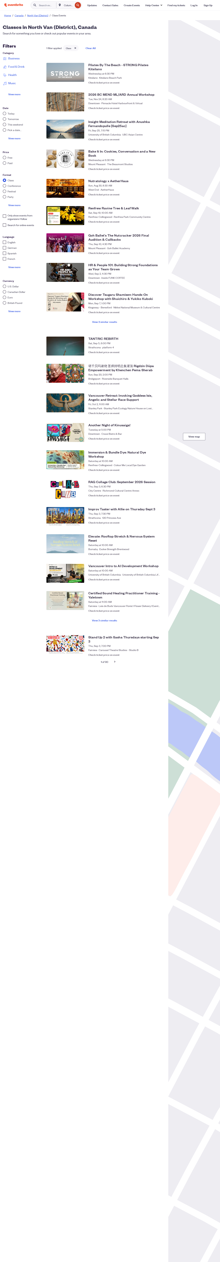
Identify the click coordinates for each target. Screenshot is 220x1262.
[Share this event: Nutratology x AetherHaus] (152, 194)
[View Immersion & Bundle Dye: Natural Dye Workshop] (65, 459)
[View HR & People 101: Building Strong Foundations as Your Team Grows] (65, 272)
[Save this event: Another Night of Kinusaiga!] (159, 438)
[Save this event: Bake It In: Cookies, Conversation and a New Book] (159, 167)
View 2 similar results (104, 322)
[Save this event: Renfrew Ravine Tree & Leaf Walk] (159, 221)
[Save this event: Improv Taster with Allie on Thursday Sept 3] (159, 522)
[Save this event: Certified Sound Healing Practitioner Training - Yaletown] (159, 609)
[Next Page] (114, 661)
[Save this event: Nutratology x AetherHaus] (159, 194)
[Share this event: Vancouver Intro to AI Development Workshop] (152, 579)
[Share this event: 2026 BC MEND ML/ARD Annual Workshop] (152, 108)
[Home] (13, 5)
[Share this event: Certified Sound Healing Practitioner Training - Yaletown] (152, 609)
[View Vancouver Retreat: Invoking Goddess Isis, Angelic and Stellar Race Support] (65, 402)
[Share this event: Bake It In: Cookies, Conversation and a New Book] (152, 167)
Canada (19, 15)
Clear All (91, 48)
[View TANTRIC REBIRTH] (65, 346)
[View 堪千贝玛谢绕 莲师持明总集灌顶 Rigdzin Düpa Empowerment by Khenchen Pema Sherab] (65, 373)
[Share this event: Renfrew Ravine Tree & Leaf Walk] (152, 221)
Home (7, 15)
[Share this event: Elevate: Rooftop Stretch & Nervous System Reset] (152, 552)
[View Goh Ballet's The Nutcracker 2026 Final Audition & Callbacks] (65, 242)
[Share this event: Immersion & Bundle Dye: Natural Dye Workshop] (152, 468)
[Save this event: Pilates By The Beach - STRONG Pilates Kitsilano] (159, 80)
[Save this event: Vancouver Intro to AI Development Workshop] (159, 579)
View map (194, 436)
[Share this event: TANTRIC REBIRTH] (152, 352)
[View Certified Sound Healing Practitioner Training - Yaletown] (65, 600)
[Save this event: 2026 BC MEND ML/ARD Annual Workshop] (159, 108)
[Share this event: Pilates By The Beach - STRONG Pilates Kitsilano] (152, 80)
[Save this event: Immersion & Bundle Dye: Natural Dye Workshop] (159, 468)
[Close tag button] (75, 48)
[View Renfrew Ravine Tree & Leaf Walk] (65, 215)
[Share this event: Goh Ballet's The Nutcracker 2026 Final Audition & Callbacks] (152, 251)
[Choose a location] (60, 5)
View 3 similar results (104, 620)
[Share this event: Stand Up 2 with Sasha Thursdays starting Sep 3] (152, 653)
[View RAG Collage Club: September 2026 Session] (65, 489)
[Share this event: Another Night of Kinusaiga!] (152, 438)
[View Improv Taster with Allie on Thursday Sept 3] (65, 516)
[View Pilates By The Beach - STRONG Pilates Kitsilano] (65, 72)
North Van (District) (37, 15)
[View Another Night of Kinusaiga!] (65, 432)
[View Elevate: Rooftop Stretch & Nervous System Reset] (65, 543)
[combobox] (68, 5)
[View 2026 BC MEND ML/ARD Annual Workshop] (65, 101)
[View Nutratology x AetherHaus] (65, 188)
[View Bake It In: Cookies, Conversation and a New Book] (65, 158)
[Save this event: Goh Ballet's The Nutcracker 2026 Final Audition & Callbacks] (159, 251)
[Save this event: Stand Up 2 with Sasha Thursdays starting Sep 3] (159, 653)
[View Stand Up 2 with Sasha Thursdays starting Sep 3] (65, 644)
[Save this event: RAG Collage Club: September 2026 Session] (159, 495)
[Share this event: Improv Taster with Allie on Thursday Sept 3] (152, 522)
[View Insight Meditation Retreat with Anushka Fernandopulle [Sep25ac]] (65, 129)
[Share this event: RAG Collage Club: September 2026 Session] (152, 495)
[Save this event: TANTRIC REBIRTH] (159, 352)
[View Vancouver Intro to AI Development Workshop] (65, 573)
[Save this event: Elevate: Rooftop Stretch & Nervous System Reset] (159, 552)
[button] (154, 5)
